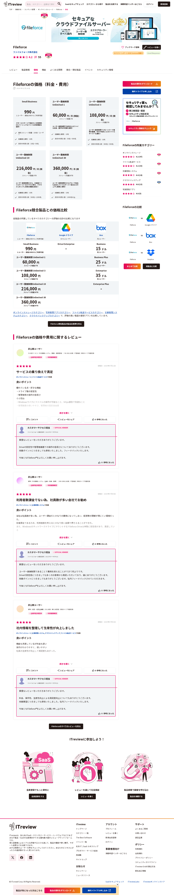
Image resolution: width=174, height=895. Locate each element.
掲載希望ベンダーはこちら (116, 853)
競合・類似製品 (73, 69)
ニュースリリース (83, 875)
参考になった (101, 419)
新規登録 (164, 4)
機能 (44, 69)
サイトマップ (81, 859)
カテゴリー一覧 (82, 833)
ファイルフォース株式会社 (25, 52)
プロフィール (111, 828)
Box (101, 235)
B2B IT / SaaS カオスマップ (87, 846)
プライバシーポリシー (144, 857)
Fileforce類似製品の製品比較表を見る (66, 324)
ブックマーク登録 (132, 47)
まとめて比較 (132, 266)
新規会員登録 (111, 837)
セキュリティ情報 (105, 69)
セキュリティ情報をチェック (139, 128)
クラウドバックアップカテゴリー (44, 315)
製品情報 (26, 69)
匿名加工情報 (140, 871)
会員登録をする (37, 796)
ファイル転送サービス (39, 377)
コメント (33, 419)
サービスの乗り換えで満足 (34, 371)
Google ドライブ (66, 235)
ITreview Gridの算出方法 (145, 866)
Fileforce (59, 9)
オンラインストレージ (45, 9)
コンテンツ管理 (29, 9)
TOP (10, 9)
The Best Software (84, 837)
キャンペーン (81, 871)
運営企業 (138, 837)
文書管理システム (38, 505)
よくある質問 (56, 69)
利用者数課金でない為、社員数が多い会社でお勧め (51, 500)
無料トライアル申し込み (142, 91)
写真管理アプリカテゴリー (58, 312)
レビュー (13, 69)
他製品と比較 (151, 266)
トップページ (81, 828)
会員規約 (138, 853)
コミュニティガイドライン (145, 862)
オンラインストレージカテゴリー (28, 312)
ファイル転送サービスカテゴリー (87, 312)
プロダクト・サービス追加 (86, 850)
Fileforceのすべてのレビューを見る (66, 726)
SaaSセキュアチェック (115, 881)
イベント (89, 69)
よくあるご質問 (141, 828)
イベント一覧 (81, 842)
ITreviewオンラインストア (154, 881)
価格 (36, 69)
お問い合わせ (140, 833)
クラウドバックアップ (52, 633)
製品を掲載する (136, 796)
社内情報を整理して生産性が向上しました (45, 628)
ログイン (149, 4)
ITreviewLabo (133, 881)
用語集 (78, 855)
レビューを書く (153, 47)
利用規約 (138, 849)
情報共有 (18, 9)
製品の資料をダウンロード (141, 83)
